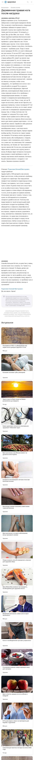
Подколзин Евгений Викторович (18, 169)
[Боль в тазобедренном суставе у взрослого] (17, 634)
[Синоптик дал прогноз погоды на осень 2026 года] (17, 742)
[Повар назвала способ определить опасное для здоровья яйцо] (17, 554)
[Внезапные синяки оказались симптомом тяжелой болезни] (17, 500)
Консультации (5, 7)
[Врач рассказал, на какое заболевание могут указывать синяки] (17, 527)
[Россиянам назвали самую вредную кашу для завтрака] (17, 661)
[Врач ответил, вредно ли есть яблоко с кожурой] (17, 688)
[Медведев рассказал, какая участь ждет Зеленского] (17, 608)
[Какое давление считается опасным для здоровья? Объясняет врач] (17, 420)
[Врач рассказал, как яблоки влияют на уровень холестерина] (17, 447)
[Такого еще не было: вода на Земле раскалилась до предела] (17, 393)
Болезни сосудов (15, 7)
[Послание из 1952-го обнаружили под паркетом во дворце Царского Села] (17, 339)
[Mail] (6, 2)
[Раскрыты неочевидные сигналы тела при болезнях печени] (17, 474)
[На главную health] (11, 2)
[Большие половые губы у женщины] (17, 366)
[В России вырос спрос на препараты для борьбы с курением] (17, 715)
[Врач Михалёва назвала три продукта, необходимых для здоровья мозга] (17, 581)
